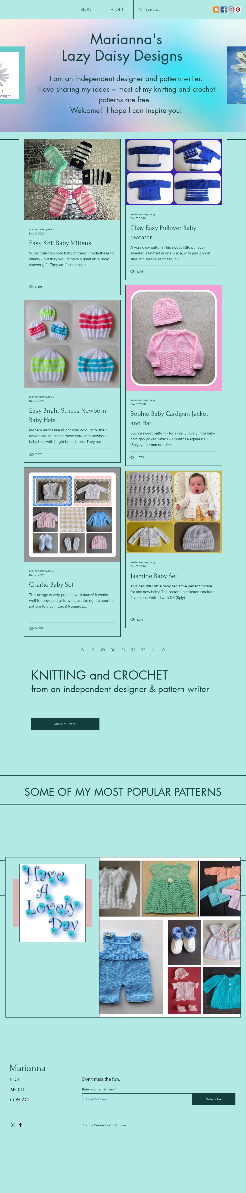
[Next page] (153, 649)
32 (133, 650)
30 (113, 650)
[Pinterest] (238, 9)
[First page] (82, 649)
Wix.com (120, 1125)
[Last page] (163, 649)
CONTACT (20, 1099)
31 (123, 650)
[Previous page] (92, 649)
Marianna (28, 1068)
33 (143, 650)
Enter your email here (98, 1089)
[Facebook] (224, 9)
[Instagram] (231, 9)
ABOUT (17, 1089)
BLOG (16, 1079)
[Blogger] (216, 9)
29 (103, 650)
